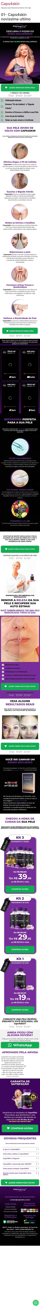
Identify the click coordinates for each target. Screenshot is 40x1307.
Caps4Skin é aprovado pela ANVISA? (17, 1164)
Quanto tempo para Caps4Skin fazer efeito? (17, 1174)
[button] (20, 1149)
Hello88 (15, 1076)
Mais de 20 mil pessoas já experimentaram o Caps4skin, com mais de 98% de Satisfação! (20, 709)
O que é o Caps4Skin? (11, 1149)
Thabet (8, 1076)
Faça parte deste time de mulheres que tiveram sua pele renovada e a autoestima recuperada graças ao (20, 342)
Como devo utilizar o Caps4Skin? (16, 1154)
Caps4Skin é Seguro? (11, 1158)
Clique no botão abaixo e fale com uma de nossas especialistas (20, 1040)
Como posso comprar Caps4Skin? (16, 1168)
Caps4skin (10, 3)
